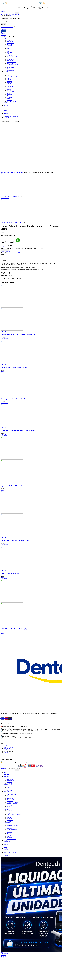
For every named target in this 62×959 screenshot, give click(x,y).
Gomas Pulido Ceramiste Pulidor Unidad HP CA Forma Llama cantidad (19, 248)
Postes (8, 98)
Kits (8, 51)
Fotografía (9, 90)
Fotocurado (9, 89)
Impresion (9, 93)
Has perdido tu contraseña (7, 27)
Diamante (9, 49)
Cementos (9, 79)
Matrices (9, 96)
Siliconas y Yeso (10, 67)
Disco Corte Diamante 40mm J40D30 (10, 196)
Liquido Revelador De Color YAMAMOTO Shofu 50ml (18, 334)
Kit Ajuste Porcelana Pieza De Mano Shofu (11, 222)
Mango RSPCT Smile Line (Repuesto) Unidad (15, 540)
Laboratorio (9, 52)
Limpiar (5, 246)
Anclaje (8, 74)
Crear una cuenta (14, 16)
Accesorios (9, 40)
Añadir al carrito (4, 250)
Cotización (3, 31)
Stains (8, 68)
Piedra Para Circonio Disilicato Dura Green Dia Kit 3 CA (18, 430)
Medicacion (9, 44)
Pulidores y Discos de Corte (16, 172)
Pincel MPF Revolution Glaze (10, 573)
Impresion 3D (10, 63)
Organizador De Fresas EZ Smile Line (12, 486)
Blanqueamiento (10, 86)
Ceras (8, 58)
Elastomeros (9, 81)
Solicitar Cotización (5, 251)
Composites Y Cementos (12, 87)
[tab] (32, 256)
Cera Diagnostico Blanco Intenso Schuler (13, 399)
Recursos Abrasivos (11, 101)
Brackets (9, 78)
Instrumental (10, 82)
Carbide (8, 48)
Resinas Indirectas (11, 59)
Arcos (8, 75)
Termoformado (10, 70)
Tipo (2, 246)
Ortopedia (9, 83)
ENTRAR (3, 24)
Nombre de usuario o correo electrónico (10, 18)
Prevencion (9, 100)
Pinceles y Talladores (12, 66)
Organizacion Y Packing (12, 64)
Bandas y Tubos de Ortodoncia (14, 77)
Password (3, 21)
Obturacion (9, 45)
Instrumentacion (10, 43)
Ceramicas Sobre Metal (12, 56)
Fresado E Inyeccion (11, 62)
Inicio (2, 172)
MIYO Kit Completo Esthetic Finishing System (15, 629)
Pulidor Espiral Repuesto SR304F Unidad (14, 367)
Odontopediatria (10, 97)
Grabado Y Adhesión (12, 91)
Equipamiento (10, 41)
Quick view (3, 331)
